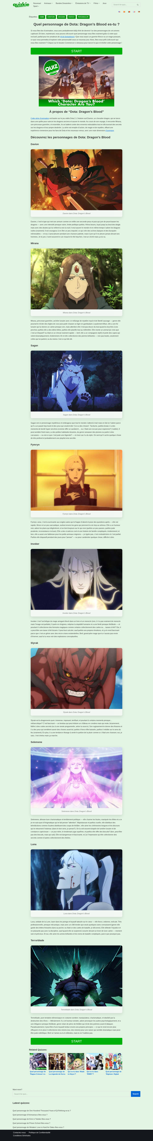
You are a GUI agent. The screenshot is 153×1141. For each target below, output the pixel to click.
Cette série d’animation (40, 118)
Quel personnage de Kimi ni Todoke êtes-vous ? (32, 1119)
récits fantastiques (67, 37)
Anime (42, 17)
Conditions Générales (21, 1136)
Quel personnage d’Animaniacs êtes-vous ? (30, 1115)
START (76, 51)
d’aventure (110, 131)
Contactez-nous (19, 1133)
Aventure (51, 17)
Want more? (17, 1089)
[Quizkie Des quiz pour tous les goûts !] (21, 4)
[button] (52, 3)
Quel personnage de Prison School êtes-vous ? (31, 1123)
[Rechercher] (137, 4)
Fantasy (71, 17)
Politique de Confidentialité (39, 1133)
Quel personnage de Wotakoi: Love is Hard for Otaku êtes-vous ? (38, 1127)
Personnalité (83, 17)
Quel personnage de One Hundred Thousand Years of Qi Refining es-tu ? (42, 1111)
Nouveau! (37, 3)
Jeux (104, 3)
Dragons (61, 17)
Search (136, 1094)
